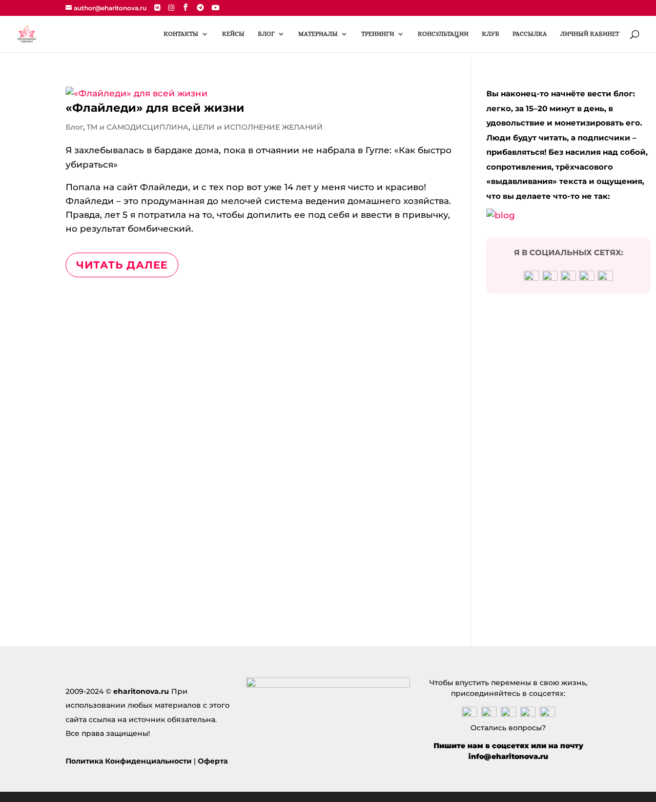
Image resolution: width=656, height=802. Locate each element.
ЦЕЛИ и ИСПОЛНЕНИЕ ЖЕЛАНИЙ (257, 127)
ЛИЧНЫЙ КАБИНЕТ (589, 33)
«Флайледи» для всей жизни (155, 108)
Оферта (213, 761)
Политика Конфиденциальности (129, 761)
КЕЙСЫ (233, 33)
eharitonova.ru (141, 691)
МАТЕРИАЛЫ (318, 33)
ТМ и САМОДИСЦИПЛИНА (138, 127)
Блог (74, 127)
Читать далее (122, 265)
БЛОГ (266, 33)
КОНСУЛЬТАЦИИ (443, 33)
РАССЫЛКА (529, 33)
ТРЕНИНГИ (377, 33)
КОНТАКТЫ (180, 33)
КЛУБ (490, 33)
